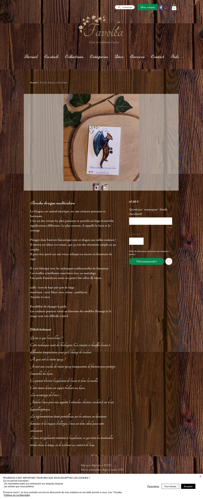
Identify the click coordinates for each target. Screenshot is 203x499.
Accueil (33, 82)
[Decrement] (132, 241)
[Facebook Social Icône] (161, 7)
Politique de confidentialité (17, 495)
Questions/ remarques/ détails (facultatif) (148, 212)
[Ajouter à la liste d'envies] (168, 261)
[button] (174, 7)
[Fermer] (200, 476)
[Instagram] (166, 7)
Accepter (188, 486)
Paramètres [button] (153, 486)
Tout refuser (170, 486)
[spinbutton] (136, 241)
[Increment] (140, 241)
